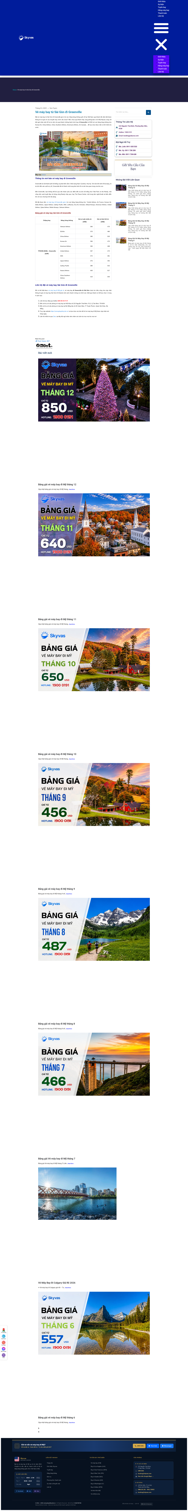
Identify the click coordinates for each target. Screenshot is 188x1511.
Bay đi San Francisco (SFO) (98, 448)
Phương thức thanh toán (53, 458)
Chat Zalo (154, 424)
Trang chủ (49, 441)
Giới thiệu (39, 1)
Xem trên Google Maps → (146, 454)
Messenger (168, 424)
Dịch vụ (48, 455)
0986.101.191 (142, 468)
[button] (100, 159)
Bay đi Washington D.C (97, 462)
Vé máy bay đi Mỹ (95, 441)
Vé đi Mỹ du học (95, 472)
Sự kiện (38, 4)
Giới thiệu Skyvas (51, 445)
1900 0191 (140, 424)
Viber (37, 469)
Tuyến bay (39, 7)
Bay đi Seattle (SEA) (96, 455)
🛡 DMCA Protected (146, 482)
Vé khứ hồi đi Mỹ (95, 469)
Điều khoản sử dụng (127, 482)
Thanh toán (39, 13)
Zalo (30, 469)
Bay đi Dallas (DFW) (96, 465)
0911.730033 (150, 468)
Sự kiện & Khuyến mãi (53, 462)
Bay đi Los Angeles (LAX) (97, 445)
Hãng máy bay (41, 10)
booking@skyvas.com (144, 452)
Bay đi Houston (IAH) (96, 458)
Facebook (20, 469)
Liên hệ (38, 16)
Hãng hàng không (51, 451)
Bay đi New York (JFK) (97, 451)
